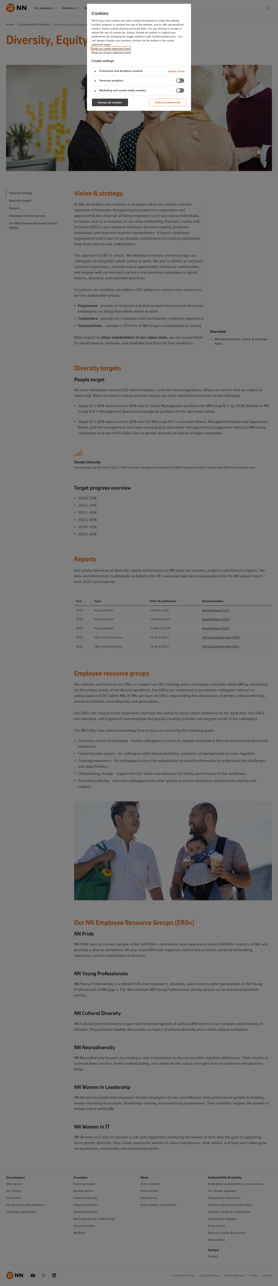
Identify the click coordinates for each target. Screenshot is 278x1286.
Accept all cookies (110, 102)
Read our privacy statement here (111, 52)
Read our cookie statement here (111, 48)
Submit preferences (168, 102)
